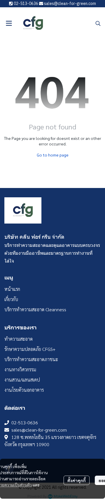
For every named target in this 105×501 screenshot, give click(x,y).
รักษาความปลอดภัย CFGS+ (29, 349)
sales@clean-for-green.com (39, 430)
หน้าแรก (12, 289)
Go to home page (53, 154)
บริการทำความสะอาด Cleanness (35, 309)
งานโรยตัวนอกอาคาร (24, 390)
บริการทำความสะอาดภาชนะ (31, 359)
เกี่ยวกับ (11, 299)
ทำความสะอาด (18, 339)
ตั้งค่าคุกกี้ (76, 480)
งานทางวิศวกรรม (20, 369)
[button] (98, 23)
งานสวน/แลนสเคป (22, 380)
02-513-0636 (24, 422)
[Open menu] (9, 23)
